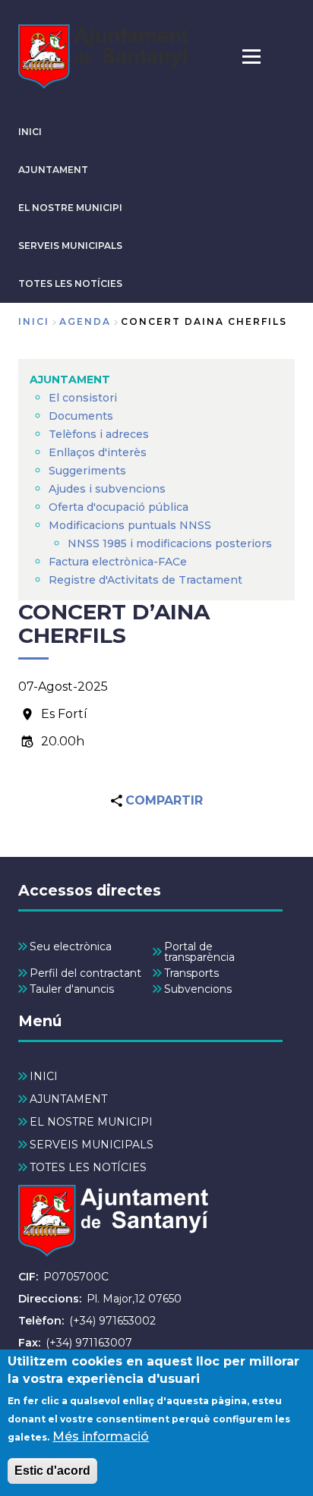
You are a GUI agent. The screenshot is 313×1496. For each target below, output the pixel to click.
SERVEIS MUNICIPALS (70, 245)
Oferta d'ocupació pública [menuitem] (118, 507)
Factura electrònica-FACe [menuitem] (118, 561)
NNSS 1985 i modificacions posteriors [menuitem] (171, 543)
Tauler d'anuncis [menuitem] (72, 989)
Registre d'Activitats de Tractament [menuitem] (145, 580)
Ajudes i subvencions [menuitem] (107, 489)
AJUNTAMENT (53, 169)
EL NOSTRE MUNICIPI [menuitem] (91, 1121)
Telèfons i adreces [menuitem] (99, 434)
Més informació (100, 1436)
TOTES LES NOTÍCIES (70, 283)
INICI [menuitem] (44, 1076)
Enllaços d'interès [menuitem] (98, 452)
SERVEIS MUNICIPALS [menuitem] (91, 1144)
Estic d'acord (52, 1470)
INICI (30, 131)
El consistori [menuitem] (83, 398)
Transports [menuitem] (191, 973)
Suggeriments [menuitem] (87, 470)
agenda (85, 321)
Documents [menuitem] (81, 416)
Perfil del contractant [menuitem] (85, 973)
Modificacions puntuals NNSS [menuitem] (130, 525)
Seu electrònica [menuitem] (71, 946)
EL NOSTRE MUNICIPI (70, 207)
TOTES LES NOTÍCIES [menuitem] (88, 1167)
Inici (33, 321)
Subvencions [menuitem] (198, 989)
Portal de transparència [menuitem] (199, 951)
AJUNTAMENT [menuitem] (70, 379)
